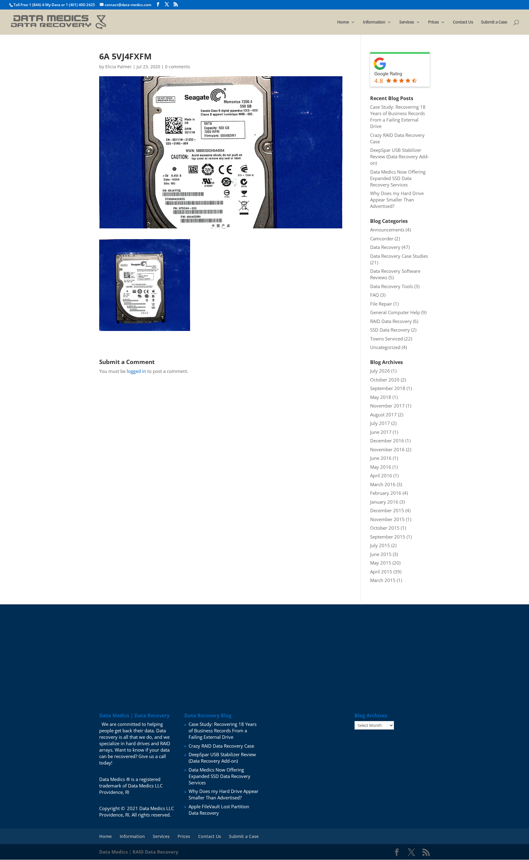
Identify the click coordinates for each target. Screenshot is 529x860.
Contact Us (463, 22)
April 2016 (381, 475)
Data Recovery (385, 247)
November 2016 (387, 449)
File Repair (381, 304)
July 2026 (380, 371)
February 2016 (385, 493)
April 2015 (381, 572)
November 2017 (387, 406)
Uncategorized (385, 347)
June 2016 (381, 458)
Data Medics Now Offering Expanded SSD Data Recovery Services (398, 178)
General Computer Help (395, 312)
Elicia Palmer (118, 66)
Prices (433, 22)
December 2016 (387, 441)
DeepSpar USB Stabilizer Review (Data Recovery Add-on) (399, 156)
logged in (136, 371)
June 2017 (381, 432)
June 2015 (381, 554)
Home (343, 22)
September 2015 (387, 537)
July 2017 (380, 423)
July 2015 (380, 545)
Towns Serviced (386, 339)
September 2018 (387, 388)
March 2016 (383, 484)
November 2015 (387, 519)
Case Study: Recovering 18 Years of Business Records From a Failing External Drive (398, 116)
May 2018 (380, 397)
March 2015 (383, 580)
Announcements (387, 230)
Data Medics (113, 852)
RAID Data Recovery (391, 321)
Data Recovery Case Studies (399, 256)
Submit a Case (494, 22)
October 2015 (385, 528)
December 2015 (387, 510)
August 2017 (383, 414)
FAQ (374, 295)
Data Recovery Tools (391, 286)
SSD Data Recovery (390, 330)
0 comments (177, 66)
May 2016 (380, 467)
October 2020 (385, 380)
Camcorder (381, 238)
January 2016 (384, 502)
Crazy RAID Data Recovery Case (221, 746)
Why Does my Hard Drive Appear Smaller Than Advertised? (397, 199)
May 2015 (380, 563)
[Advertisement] (264, 647)
